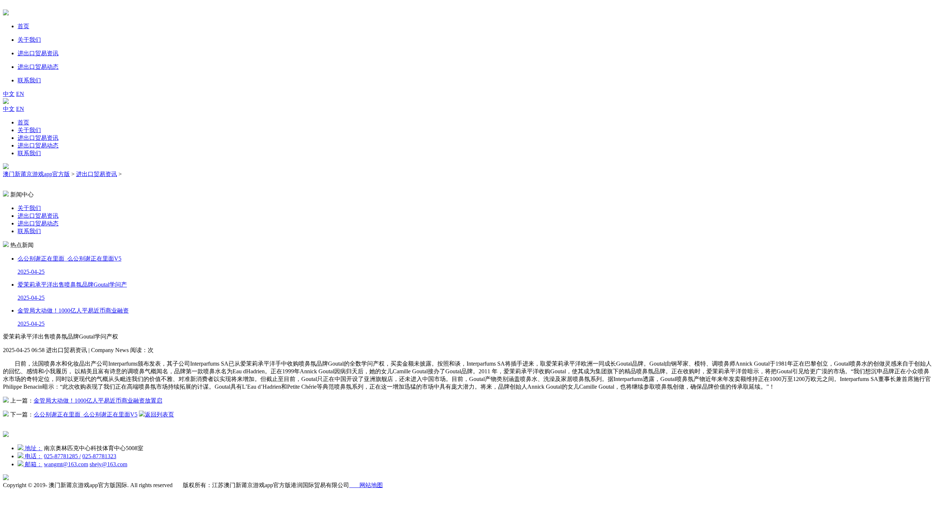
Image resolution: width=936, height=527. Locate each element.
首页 (23, 122)
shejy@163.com (108, 464)
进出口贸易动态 (38, 145)
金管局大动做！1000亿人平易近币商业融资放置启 (98, 400)
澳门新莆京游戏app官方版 (36, 174)
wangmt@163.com (66, 464)
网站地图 (366, 485)
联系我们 (29, 153)
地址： (32, 448)
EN (20, 94)
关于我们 (29, 130)
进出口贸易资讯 (38, 138)
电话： (32, 456)
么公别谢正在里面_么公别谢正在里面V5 (85, 414)
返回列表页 (159, 414)
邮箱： (32, 464)
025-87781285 (62, 456)
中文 (9, 94)
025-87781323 (99, 456)
